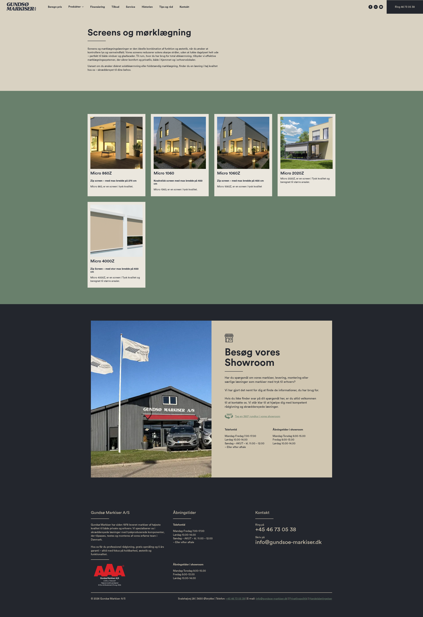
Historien (147, 7)
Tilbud (115, 7)
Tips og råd (166, 7)
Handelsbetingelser (320, 598)
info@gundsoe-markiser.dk (271, 598)
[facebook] (370, 7)
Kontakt (184, 7)
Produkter (74, 6)
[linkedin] (376, 7)
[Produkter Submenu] (84, 6)
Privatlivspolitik (298, 598)
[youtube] (381, 7)
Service (130, 7)
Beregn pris (55, 7)
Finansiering (97, 7)
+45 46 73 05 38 (235, 598)
